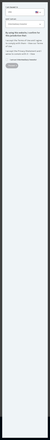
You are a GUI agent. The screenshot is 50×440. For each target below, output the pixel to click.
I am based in (12, 7)
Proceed (11, 65)
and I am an (11, 19)
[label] (25, 12)
